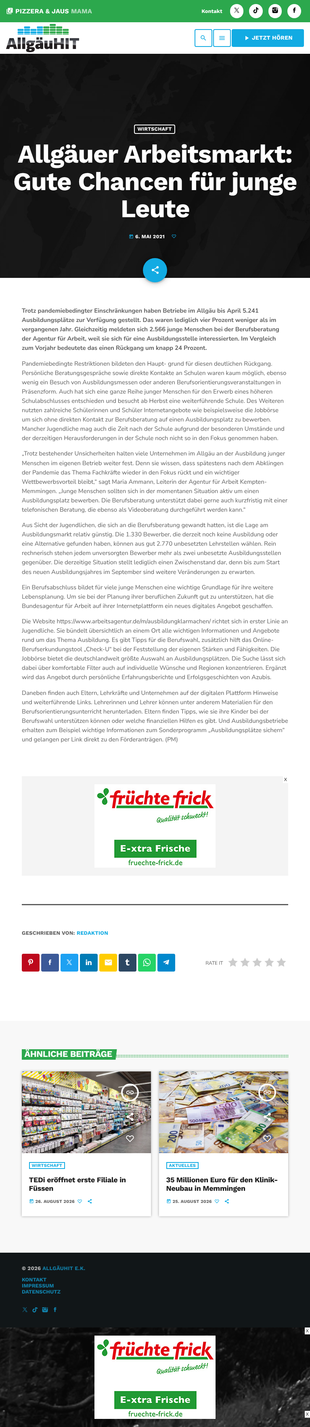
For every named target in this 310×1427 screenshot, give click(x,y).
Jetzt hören (268, 38)
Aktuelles (182, 1165)
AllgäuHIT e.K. (63, 1269)
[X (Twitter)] (237, 11)
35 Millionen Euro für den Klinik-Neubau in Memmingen (222, 1184)
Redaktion (92, 933)
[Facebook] (294, 11)
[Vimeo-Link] (42, 38)
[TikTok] (256, 11)
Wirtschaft (154, 129)
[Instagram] (275, 11)
